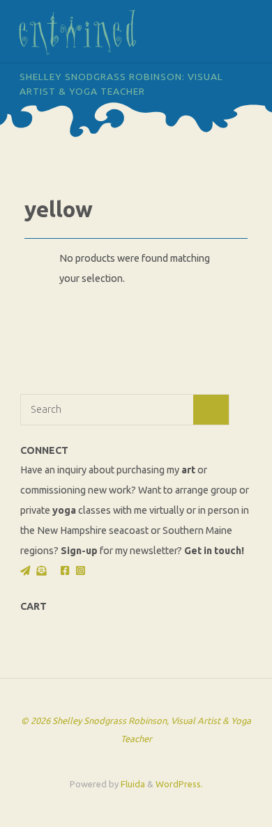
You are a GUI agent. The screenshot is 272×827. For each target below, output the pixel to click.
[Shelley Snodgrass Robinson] (77, 31)
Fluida (132, 784)
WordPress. (179, 784)
